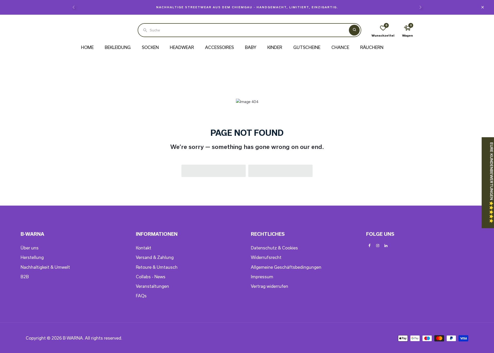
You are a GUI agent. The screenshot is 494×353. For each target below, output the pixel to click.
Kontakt (143, 247)
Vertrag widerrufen (269, 286)
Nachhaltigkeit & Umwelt (45, 267)
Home (87, 47)
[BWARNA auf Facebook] (369, 245)
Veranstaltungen (152, 286)
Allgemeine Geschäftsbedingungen (286, 267)
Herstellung (32, 257)
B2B (25, 276)
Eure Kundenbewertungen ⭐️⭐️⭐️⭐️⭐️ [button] (491, 182)
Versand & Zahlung (155, 257)
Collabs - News (150, 276)
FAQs (141, 295)
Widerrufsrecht (266, 257)
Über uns (30, 247)
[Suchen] (354, 30)
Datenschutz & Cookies (274, 247)
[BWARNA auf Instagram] (377, 245)
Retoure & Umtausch (157, 267)
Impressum (262, 276)
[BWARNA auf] (386, 245)
